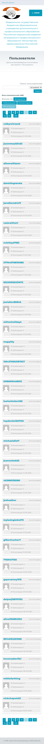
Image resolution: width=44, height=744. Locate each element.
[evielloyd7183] (6, 250)
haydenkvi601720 (13, 421)
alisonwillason (11, 163)
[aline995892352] (6, 626)
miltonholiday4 (12, 322)
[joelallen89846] (6, 309)
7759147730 (10, 559)
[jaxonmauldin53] (6, 150)
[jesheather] (6, 507)
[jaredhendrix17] (6, 210)
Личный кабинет (8, 2)
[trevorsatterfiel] (6, 666)
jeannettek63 (11, 460)
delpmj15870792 (12, 599)
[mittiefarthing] (6, 685)
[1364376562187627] (6, 368)
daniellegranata (12, 183)
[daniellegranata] (6, 190)
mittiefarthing (11, 678)
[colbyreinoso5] (6, 131)
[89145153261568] (6, 646)
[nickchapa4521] (6, 705)
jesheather (9, 500)
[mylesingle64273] (6, 527)
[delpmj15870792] (6, 606)
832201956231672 (13, 282)
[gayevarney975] (6, 586)
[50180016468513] (6, 388)
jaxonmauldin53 (12, 143)
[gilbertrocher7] (6, 547)
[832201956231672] (6, 289)
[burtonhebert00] (6, 408)
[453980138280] (6, 487)
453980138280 (11, 480)
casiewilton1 (10, 223)
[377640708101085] (6, 269)
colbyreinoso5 (11, 124)
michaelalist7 (11, 441)
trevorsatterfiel (12, 658)
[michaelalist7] (6, 448)
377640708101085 (13, 262)
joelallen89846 (12, 302)
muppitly (8, 342)
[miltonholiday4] (6, 329)
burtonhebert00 (12, 401)
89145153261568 (12, 639)
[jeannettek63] (6, 467)
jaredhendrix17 (12, 203)
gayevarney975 (12, 579)
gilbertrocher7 (12, 540)
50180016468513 (12, 381)
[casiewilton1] (6, 230)
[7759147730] (6, 566)
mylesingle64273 (13, 520)
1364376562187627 (14, 361)
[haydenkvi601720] (6, 428)
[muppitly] (6, 349)
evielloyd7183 (11, 242)
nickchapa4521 (12, 698)
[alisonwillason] (6, 170)
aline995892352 (12, 619)
